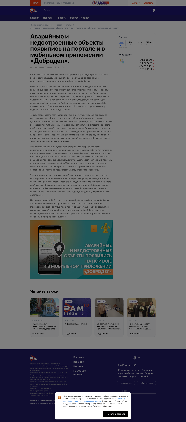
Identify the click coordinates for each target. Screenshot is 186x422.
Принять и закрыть (115, 414)
